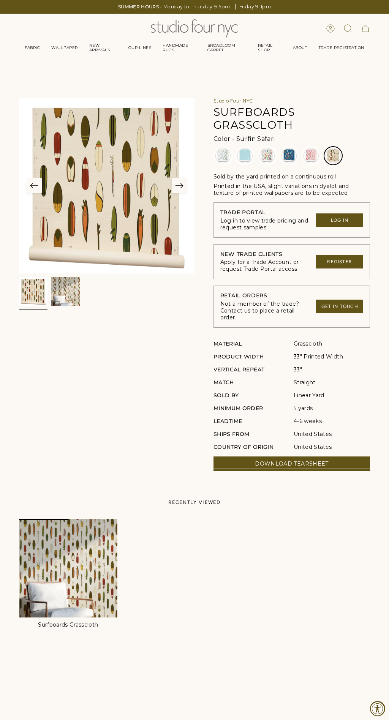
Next (179, 185)
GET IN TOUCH (339, 306)
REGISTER (339, 261)
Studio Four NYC (233, 101)
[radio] (222, 155)
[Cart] (365, 28)
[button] (32, 48)
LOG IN (339, 220)
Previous (34, 185)
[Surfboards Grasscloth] (68, 568)
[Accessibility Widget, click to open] (377, 708)
